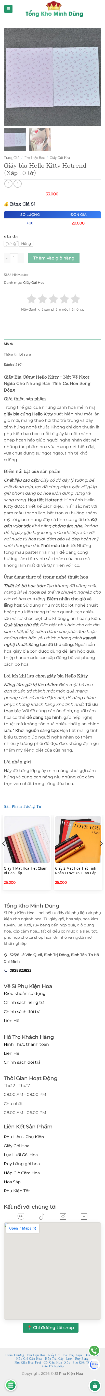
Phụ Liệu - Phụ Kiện (24, 1136)
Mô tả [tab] (8, 344)
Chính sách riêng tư (24, 1002)
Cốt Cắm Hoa (53, 1362)
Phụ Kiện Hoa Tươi (28, 1362)
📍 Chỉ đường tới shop (50, 1327)
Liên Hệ (11, 1020)
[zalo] (21, 1216)
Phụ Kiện (75, 1355)
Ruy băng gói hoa (22, 1163)
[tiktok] (42, 1216)
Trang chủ (11, 158)
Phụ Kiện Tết (17, 1190)
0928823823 (20, 970)
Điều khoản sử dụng (25, 993)
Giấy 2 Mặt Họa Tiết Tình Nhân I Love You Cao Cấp (75, 870)
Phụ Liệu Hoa (34, 158)
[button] (8, 9)
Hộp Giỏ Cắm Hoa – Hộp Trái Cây (39, 1358)
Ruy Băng (82, 1358)
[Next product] (8, 184)
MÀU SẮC (11, 237)
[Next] (101, 853)
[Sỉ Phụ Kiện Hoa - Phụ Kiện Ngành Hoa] (54, 9)
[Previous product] (17, 184)
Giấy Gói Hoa (60, 158)
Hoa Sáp (12, 1181)
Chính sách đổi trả (22, 1011)
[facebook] (84, 1216)
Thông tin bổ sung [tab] (17, 354)
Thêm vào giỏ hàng (54, 258)
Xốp (67, 1362)
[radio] (11, 243)
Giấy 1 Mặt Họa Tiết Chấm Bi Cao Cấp (25, 870)
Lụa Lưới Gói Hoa (21, 1154)
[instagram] (63, 1216)
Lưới (69, 1358)
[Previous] (4, 853)
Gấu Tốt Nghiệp (53, 1366)
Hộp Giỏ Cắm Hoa (22, 1173)
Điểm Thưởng (14, 1355)
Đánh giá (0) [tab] (13, 364)
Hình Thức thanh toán (26, 1044)
